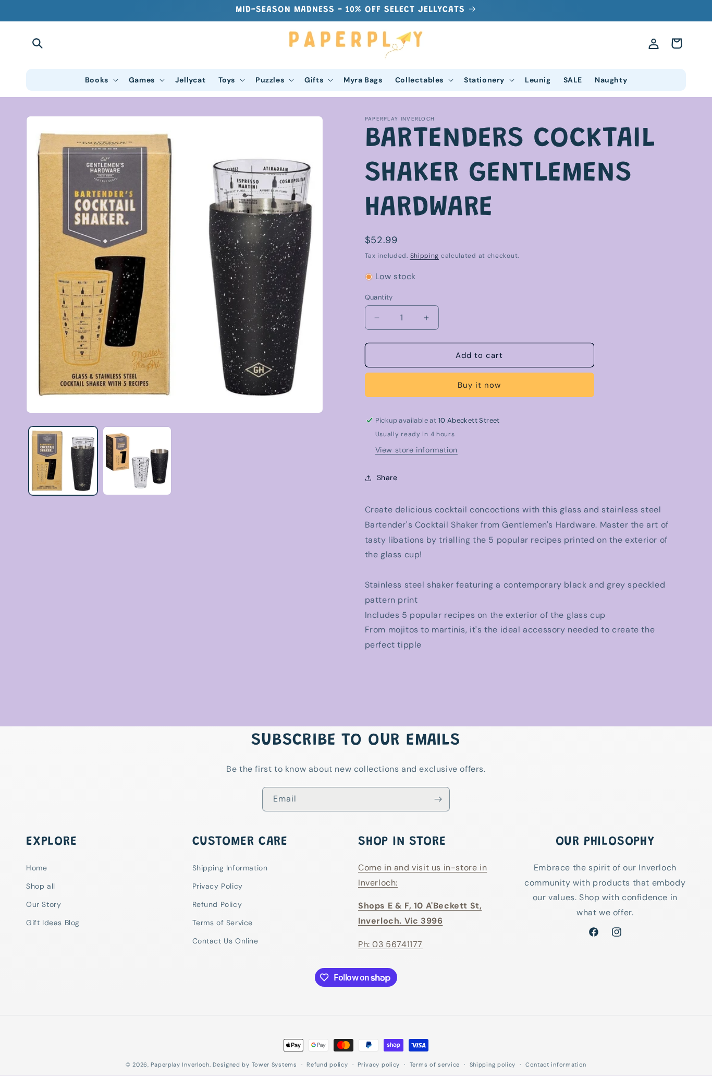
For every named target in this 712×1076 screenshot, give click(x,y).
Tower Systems (274, 1064)
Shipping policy (493, 1064)
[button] (37, 43)
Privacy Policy (217, 886)
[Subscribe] (437, 799)
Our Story (43, 904)
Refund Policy (217, 904)
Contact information (555, 1064)
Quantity (379, 297)
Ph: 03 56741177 (390, 944)
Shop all (40, 886)
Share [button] (387, 477)
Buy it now (479, 385)
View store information (416, 450)
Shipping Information (230, 867)
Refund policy (327, 1064)
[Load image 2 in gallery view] (137, 460)
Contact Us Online (225, 941)
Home (36, 867)
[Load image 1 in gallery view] (63, 460)
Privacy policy (379, 1064)
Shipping (424, 256)
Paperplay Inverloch (180, 1064)
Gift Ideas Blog (53, 923)
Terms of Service (222, 923)
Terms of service (435, 1064)
